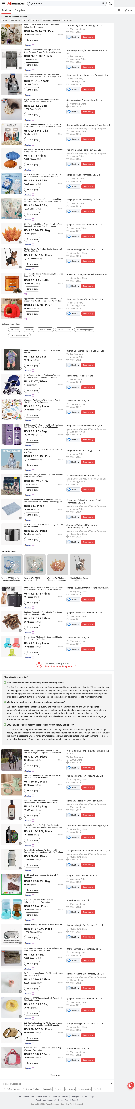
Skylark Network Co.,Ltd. (77, 400)
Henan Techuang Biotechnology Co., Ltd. (85, 973)
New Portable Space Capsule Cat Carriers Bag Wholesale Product (42, 1049)
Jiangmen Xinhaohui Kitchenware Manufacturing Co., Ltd (82, 526)
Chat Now (75, 37)
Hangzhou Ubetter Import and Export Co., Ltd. (87, 75)
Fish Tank (26, 20)
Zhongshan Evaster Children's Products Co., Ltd (88, 850)
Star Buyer (75, 1096)
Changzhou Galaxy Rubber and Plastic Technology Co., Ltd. (84, 501)
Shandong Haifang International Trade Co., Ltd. (88, 125)
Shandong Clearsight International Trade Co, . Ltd (87, 51)
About (38, 1100)
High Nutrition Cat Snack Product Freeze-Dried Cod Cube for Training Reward (42, 101)
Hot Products (23, 1096)
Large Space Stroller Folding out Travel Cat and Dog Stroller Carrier (42, 376)
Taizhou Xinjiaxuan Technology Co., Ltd (84, 25)
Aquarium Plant (67, 20)
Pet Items (58, 1089)
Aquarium (5, 20)
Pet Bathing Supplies (78, 329)
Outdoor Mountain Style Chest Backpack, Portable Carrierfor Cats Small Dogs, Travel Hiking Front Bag (42, 76)
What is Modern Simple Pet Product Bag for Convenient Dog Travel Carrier (79, 579)
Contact (75, 1100)
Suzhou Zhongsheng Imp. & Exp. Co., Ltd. (85, 350)
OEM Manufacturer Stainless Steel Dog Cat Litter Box (43, 525)
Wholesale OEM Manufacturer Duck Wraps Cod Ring (43, 999)
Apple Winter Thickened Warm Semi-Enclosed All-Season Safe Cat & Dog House (43, 300)
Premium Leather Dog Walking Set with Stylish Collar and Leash (42, 776)
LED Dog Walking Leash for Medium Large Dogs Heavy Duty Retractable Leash (43, 1024)
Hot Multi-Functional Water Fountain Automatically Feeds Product (38, 901)
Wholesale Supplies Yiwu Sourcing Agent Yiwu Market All (42, 401)
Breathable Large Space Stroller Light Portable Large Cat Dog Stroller (43, 851)
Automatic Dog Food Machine (51, 20)
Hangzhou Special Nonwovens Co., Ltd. (84, 425)
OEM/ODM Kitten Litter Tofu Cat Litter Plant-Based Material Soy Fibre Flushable (42, 125)
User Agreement (49, 1100)
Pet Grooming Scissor (13, 335)
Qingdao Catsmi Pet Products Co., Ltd (84, 224)
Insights (92, 1096)
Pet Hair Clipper (57, 329)
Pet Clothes (70, 1089)
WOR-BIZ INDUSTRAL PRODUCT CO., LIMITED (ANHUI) (87, 752)
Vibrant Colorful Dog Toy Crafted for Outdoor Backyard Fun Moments (43, 150)
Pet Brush (22, 329)
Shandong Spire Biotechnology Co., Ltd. (84, 100)
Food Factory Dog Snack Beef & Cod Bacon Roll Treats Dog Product (43, 613)
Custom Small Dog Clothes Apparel (42, 351)
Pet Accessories (84, 1089)
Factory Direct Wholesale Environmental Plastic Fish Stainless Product (43, 638)
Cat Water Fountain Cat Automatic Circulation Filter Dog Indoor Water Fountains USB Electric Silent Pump (43, 588)
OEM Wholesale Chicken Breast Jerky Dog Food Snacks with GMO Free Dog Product (43, 225)
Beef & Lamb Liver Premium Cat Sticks (41, 876)
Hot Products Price (39, 1096)
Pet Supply (47, 1089)
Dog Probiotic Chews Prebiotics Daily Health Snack (43, 275)
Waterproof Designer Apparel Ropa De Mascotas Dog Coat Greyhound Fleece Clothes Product (42, 751)
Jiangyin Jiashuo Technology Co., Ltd (83, 149)
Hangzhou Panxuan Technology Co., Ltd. (85, 299)
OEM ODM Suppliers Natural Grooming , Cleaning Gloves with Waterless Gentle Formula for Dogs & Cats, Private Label (42, 200)
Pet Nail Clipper (38, 329)
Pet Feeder (98, 1089)
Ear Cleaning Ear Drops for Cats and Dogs (43, 451)
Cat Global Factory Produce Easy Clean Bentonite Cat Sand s (43, 476)
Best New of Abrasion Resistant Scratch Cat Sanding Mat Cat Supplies (43, 501)
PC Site (84, 1096)
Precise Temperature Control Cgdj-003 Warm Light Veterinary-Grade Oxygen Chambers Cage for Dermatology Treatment (42, 51)
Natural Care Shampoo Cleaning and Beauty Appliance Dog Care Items (41, 801)
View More (56, 1075)
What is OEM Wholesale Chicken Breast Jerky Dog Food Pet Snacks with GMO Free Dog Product (57, 579)
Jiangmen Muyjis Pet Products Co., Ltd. (84, 249)
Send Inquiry (32, 40)
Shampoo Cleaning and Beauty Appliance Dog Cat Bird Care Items (43, 426)
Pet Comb (8, 329)
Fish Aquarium (15, 20)
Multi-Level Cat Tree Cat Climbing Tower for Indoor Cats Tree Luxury (41, 26)
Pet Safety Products (12, 1089)
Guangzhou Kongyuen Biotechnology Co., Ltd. (87, 274)
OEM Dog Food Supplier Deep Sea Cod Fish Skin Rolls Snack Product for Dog (43, 949)
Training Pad (35, 20)
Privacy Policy (63, 1100)
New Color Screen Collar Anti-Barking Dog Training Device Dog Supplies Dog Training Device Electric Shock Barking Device (43, 826)
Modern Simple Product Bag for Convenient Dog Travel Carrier (43, 250)
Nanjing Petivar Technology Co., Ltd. (83, 174)
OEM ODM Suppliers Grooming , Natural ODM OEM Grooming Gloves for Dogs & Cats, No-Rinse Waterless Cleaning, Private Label (43, 175)
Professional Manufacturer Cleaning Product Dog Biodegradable (43, 974)
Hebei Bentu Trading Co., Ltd (79, 375)
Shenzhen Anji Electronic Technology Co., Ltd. (87, 587)
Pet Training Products (31, 1089)
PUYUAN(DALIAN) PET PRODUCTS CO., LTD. (87, 475)
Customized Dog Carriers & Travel (43, 925)
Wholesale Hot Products (58, 1096)
